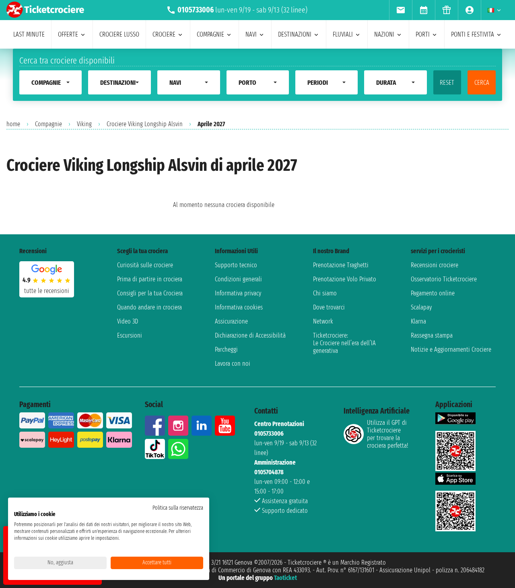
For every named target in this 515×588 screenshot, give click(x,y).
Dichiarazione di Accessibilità (250, 335)
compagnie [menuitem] (210, 34)
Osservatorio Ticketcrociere (444, 279)
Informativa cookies (239, 307)
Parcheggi (226, 349)
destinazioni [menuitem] (294, 34)
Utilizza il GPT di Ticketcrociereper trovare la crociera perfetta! (387, 434)
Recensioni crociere (434, 265)
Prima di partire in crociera (149, 279)
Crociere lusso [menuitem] (119, 34)
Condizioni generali (238, 279)
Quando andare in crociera (149, 307)
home (13, 124)
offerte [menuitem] (68, 34)
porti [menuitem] (423, 34)
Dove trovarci (329, 307)
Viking (84, 124)
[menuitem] (400, 10)
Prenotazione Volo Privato (344, 279)
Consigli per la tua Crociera (150, 293)
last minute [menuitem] (29, 34)
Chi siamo (325, 293)
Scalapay (421, 307)
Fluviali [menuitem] (343, 34)
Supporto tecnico (236, 265)
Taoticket (285, 578)
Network (323, 321)
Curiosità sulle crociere (145, 265)
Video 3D (127, 321)
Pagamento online (433, 293)
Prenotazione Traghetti (341, 265)
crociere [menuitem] (163, 34)
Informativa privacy (238, 293)
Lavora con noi (232, 363)
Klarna (418, 321)
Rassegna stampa (432, 335)
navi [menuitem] (251, 34)
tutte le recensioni (46, 291)
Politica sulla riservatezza (177, 507)
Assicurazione (231, 321)
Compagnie (48, 124)
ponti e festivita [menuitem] (472, 34)
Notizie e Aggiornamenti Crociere (451, 349)
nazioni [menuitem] (384, 34)
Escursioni (129, 335)
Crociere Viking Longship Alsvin (145, 124)
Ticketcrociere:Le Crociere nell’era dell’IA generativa (344, 343)
